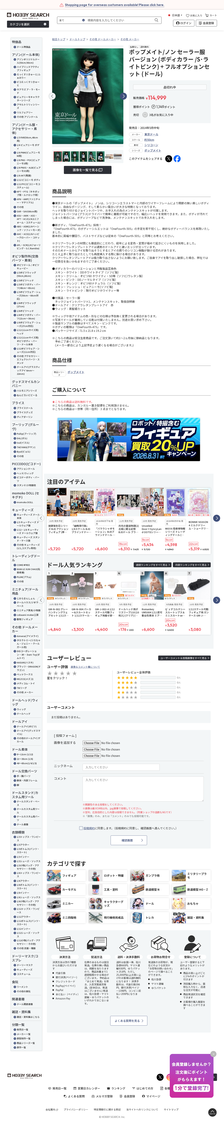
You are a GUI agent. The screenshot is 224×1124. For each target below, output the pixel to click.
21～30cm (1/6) (25, 758)
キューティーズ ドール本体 (28, 516)
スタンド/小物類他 (26, 485)
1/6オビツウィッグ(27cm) (26, 304)
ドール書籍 (22, 824)
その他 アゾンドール (27, 116)
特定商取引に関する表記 (107, 1109)
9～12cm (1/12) (25, 754)
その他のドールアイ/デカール (28, 739)
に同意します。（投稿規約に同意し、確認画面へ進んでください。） (130, 828)
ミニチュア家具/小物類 (28, 610)
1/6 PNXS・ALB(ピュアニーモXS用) (29, 169)
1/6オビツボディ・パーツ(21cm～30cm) (28, 316)
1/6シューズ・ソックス (28, 897)
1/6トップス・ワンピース (29, 874)
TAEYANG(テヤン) (26, 447)
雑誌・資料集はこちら (28, 1017)
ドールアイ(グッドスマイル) (28, 732)
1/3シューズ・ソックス (28, 861)
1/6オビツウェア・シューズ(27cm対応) (29, 324)
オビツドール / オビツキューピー (28, 266)
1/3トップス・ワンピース (29, 838)
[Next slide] (123, 96)
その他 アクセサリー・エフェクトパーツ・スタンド (28, 359)
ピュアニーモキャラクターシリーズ (28, 98)
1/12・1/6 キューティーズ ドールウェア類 (28, 531)
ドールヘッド (23, 713)
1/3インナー (23, 856)
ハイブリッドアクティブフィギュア (28, 68)
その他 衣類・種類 (26, 948)
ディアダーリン (25, 417)
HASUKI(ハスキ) (25, 662)
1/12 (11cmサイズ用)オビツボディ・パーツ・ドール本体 (28, 341)
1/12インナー (23, 928)
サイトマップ (171, 1109)
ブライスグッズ (25, 412)
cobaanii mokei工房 (27, 614)
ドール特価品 (23, 47)
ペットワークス (25, 674)
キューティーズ (24, 969)
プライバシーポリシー (76, 1109)
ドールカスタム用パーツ (28, 818)
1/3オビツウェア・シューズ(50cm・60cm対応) (29, 295)
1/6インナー (23, 892)
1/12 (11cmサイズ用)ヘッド (28, 331)
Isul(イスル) (23, 442)
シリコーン (151, 145)
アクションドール (26, 468)
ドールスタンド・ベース (28, 803)
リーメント (22, 986)
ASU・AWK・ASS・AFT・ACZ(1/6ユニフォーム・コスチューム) (28, 219)
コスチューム (23, 974)
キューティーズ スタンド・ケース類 (28, 539)
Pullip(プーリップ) (26, 433)
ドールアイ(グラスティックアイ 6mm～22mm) (28, 370)
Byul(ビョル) (23, 451)
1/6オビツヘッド (25, 311)
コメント (60, 778)
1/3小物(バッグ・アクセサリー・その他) (28, 867)
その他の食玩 (23, 991)
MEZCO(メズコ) (25, 679)
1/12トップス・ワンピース (28, 910)
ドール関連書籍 (25, 1004)
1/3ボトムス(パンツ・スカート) (28, 850)
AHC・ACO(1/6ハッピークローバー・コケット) (28, 237)
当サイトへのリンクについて (142, 1109)
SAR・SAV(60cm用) (27, 211)
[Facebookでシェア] (177, 158)
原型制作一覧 (23, 1038)
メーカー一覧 (23, 1034)
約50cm (149, 140)
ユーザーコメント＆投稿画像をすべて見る (183, 658)
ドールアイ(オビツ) (27, 726)
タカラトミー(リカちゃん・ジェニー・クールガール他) (28, 644)
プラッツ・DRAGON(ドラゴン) (29, 668)
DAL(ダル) (22, 438)
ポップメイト (152, 150)
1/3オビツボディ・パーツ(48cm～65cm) (28, 286)
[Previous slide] (52, 96)
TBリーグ (22, 688)
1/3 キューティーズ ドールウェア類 (28, 523)
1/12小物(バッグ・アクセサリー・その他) (28, 942)
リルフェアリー (25, 112)
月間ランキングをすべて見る (191, 565)
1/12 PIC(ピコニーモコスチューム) (28, 185)
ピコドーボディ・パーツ (28, 479)
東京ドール (151, 134)
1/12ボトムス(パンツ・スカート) (29, 922)
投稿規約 (89, 828)
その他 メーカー (25, 692)
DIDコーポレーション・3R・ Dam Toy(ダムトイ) (28, 654)
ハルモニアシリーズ (27, 390)
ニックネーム (63, 765)
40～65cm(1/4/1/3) (27, 763)
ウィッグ (21, 709)
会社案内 (50, 1109)
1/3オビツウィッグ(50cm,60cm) (26, 274)
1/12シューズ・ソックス (28, 934)
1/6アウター (23, 880)
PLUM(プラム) (24, 577)
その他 (20, 207)
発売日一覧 (22, 1029)
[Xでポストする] (168, 158)
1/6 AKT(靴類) (24, 175)
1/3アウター (23, 844)
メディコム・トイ (26, 683)
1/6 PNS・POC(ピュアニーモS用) (28, 161)
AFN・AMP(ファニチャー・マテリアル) (28, 200)
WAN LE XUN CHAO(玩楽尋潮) (28, 570)
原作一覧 (21, 1047)
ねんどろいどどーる (27, 395)
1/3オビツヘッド (25, 280)
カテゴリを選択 (19, 24)
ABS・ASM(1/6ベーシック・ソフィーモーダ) (28, 228)
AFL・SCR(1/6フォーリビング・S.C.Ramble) (29, 246)
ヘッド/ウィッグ (25, 473)
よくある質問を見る (127, 1021)
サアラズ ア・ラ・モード (28, 91)
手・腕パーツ (23, 776)
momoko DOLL (25, 502)
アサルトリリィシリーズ (28, 106)
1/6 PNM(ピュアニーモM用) (28, 154)
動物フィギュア (25, 619)
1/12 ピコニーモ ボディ (28, 179)
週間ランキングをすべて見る (151, 565)
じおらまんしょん (26, 598)
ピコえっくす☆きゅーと (28, 83)
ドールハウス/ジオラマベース (28, 604)
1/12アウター (23, 916)
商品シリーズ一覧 (26, 1043)
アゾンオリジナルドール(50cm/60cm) (28, 61)
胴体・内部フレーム (27, 780)
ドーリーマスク (25, 965)
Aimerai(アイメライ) (27, 636)
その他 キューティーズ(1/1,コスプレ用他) (28, 546)
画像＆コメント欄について (85, 667)
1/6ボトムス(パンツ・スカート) (28, 886)
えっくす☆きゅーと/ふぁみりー (28, 76)
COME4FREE (23, 565)
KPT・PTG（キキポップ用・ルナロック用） (28, 193)
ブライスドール (25, 408)
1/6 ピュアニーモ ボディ (28, 146)
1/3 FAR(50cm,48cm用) (27, 139)
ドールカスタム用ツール (28, 810)
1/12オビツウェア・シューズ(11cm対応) (28, 350)
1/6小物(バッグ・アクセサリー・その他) (28, 903)
